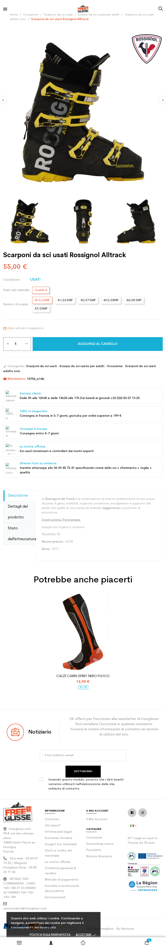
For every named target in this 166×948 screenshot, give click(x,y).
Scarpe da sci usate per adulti (82, 366)
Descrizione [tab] (18, 496)
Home (83, 942)
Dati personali (55, 897)
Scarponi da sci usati (42, 366)
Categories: (14, 366)
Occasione (115, 366)
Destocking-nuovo (100, 844)
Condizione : (12, 280)
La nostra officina (57, 862)
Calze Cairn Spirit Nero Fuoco (83, 676)
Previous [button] (3, 100)
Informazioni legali (58, 832)
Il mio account (96, 819)
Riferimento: (14, 379)
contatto (52, 819)
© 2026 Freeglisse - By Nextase (110, 929)
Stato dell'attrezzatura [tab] (21, 533)
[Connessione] (51, 942)
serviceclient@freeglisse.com (25, 908)
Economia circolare (58, 838)
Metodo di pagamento (62, 879)
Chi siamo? (53, 825)
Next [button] (163, 100)
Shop (19, 942)
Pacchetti (93, 850)
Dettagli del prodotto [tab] (18, 512)
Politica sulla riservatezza (50, 935)
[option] (83, 112)
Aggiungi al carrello (98, 344)
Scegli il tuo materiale (61, 844)
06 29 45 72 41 (64, 468)
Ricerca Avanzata (99, 856)
